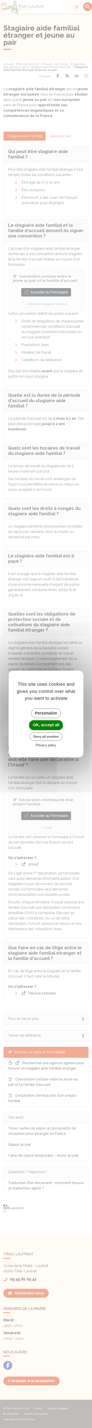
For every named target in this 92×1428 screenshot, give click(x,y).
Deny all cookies (46, 736)
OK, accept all (46, 725)
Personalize (46, 713)
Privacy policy (46, 745)
